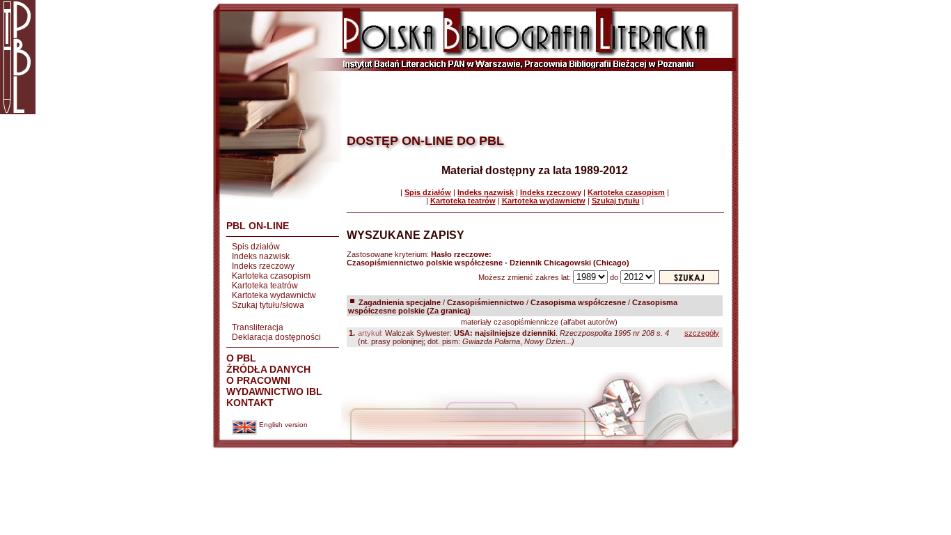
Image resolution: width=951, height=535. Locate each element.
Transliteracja (257, 327)
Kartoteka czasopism (271, 276)
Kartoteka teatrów (265, 285)
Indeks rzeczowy (263, 266)
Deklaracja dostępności (276, 337)
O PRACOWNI (258, 380)
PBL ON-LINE (257, 225)
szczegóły (701, 333)
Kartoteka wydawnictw (274, 295)
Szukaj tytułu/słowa (268, 305)
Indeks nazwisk (261, 256)
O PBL (241, 358)
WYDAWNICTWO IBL (274, 391)
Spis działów (256, 246)
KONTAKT (250, 402)
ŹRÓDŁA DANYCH (268, 369)
